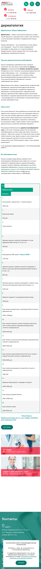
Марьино (30, 10)
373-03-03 (10, 13)
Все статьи (6, 427)
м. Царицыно (12, 16)
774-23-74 (10, 19)
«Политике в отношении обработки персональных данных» (23, 557)
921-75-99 (30, 13)
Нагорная (11, 10)
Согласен (21, 563)
